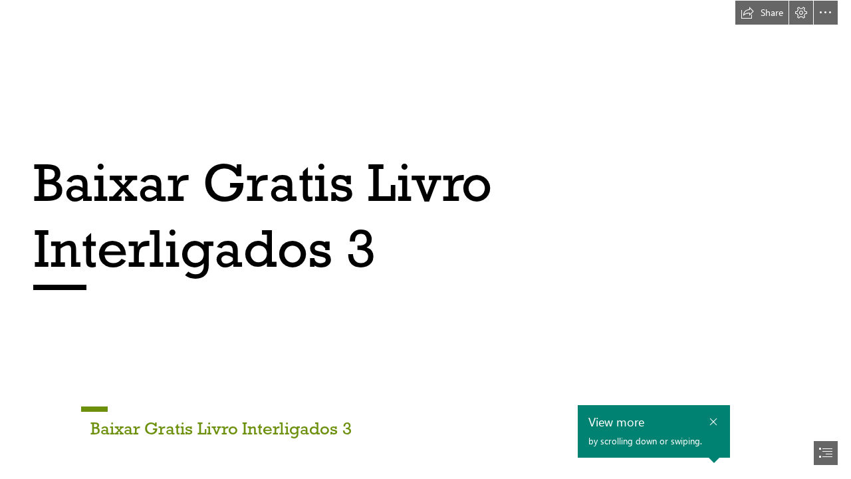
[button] (762, 13)
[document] (425, 239)
